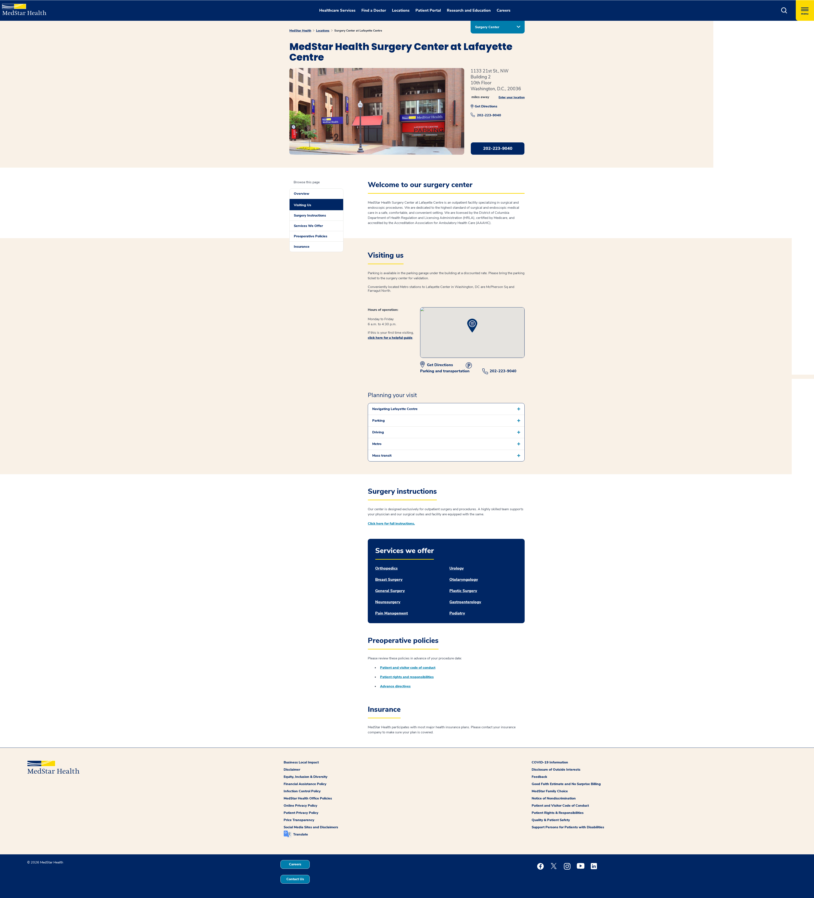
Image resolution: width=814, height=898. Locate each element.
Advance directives (395, 686)
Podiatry (457, 613)
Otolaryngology (463, 579)
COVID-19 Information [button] (550, 762)
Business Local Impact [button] (301, 762)
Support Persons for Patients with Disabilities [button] (568, 827)
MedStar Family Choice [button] (550, 791)
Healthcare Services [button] (337, 10)
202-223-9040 (489, 115)
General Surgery (390, 590)
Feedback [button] (539, 776)
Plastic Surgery (463, 590)
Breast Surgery (389, 579)
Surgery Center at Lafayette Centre (358, 31)
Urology (456, 568)
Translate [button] (300, 834)
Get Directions (486, 106)
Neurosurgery (387, 602)
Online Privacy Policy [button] (300, 805)
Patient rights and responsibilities (407, 677)
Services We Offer (308, 226)
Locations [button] (401, 10)
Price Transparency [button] (299, 820)
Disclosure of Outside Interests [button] (556, 769)
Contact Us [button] (295, 879)
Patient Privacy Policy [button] (301, 812)
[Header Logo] (22, 7)
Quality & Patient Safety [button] (551, 820)
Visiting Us (302, 205)
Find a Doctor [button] (373, 10)
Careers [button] (503, 10)
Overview (301, 193)
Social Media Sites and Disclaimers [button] (311, 827)
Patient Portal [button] (428, 10)
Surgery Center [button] (487, 27)
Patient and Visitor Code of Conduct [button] (560, 805)
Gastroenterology (465, 602)
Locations (322, 31)
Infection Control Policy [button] (302, 791)
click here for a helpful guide (390, 337)
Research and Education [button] (469, 10)
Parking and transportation (445, 371)
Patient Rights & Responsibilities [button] (558, 812)
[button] (784, 10)
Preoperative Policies (310, 236)
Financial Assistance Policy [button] (305, 784)
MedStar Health (300, 31)
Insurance (301, 246)
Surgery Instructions (310, 215)
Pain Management (391, 613)
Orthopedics (386, 568)
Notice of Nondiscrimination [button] (554, 798)
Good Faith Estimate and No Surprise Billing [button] (566, 784)
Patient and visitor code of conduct (407, 667)
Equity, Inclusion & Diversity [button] (306, 776)
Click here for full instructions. (391, 523)
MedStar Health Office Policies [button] (308, 798)
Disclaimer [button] (292, 769)
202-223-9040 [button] (497, 148)
